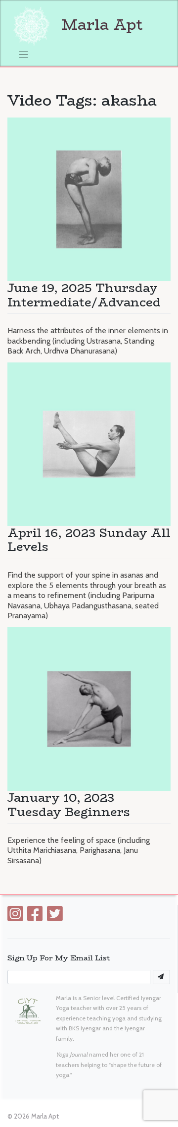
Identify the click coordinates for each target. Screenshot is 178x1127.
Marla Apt (100, 24)
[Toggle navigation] (23, 55)
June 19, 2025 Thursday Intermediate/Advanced (84, 295)
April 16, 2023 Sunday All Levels (89, 540)
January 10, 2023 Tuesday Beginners (68, 804)
